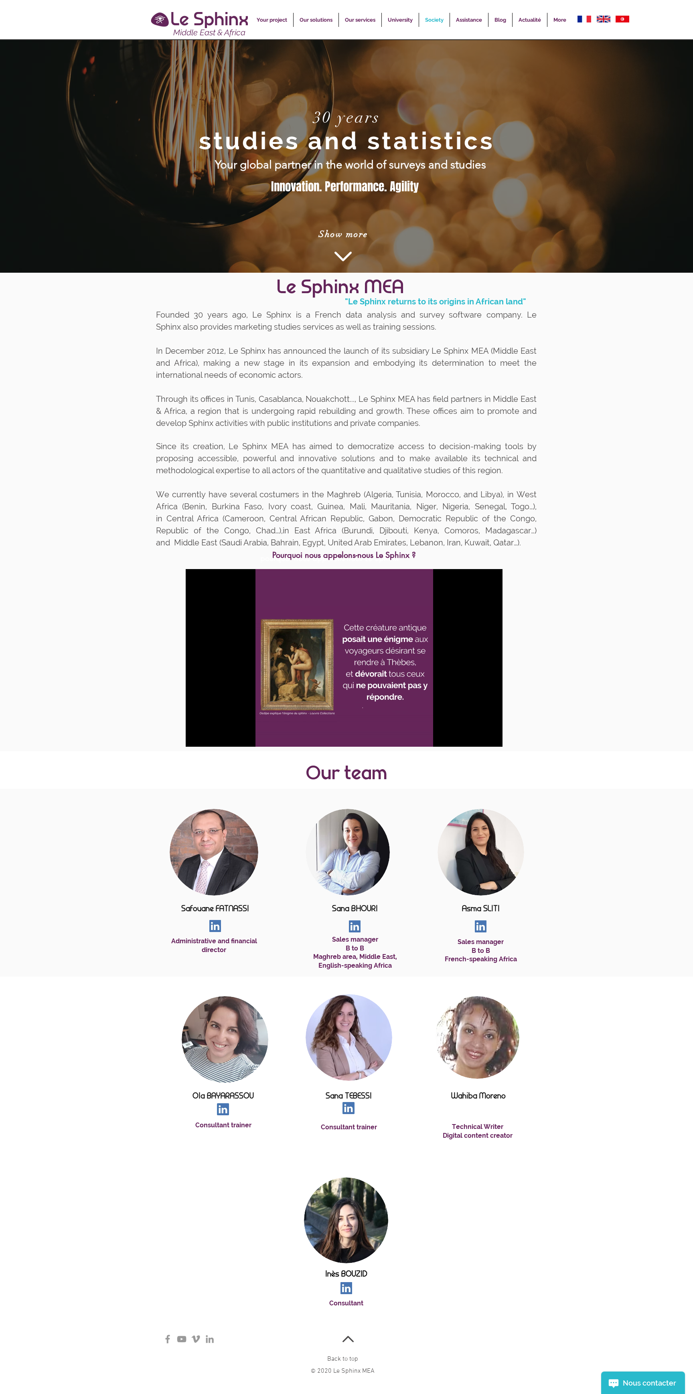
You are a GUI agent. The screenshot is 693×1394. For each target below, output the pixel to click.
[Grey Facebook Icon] (167, 1339)
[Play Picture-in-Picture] (478, 736)
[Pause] (196, 736)
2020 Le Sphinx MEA (343, 1371)
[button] (272, 20)
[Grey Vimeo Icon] (195, 1339)
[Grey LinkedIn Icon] (209, 1339)
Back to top (342, 1359)
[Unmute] (210, 736)
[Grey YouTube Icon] (181, 1339)
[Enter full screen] (491, 736)
